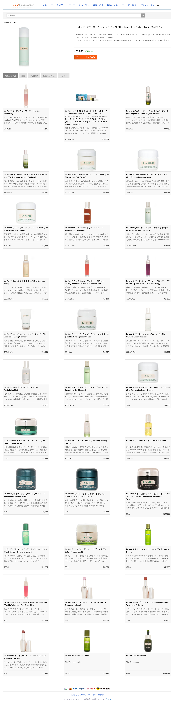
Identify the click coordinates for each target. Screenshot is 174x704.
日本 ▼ (109, 699)
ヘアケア (71, 5)
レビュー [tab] (63, 76)
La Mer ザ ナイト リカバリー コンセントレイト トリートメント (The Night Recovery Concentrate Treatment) (148, 496)
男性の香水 (98, 5)
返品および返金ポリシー (80, 695)
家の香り (132, 5)
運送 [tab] (23, 76)
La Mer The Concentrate (136, 656)
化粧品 (60, 5)
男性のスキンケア (115, 5)
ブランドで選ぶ (147, 5)
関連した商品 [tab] (10, 76)
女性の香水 (84, 5)
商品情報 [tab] (34, 76)
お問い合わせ (98, 695)
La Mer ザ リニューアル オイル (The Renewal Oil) (146, 440)
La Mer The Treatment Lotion (77, 656)
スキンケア (47, 5)
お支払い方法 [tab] (49, 76)
